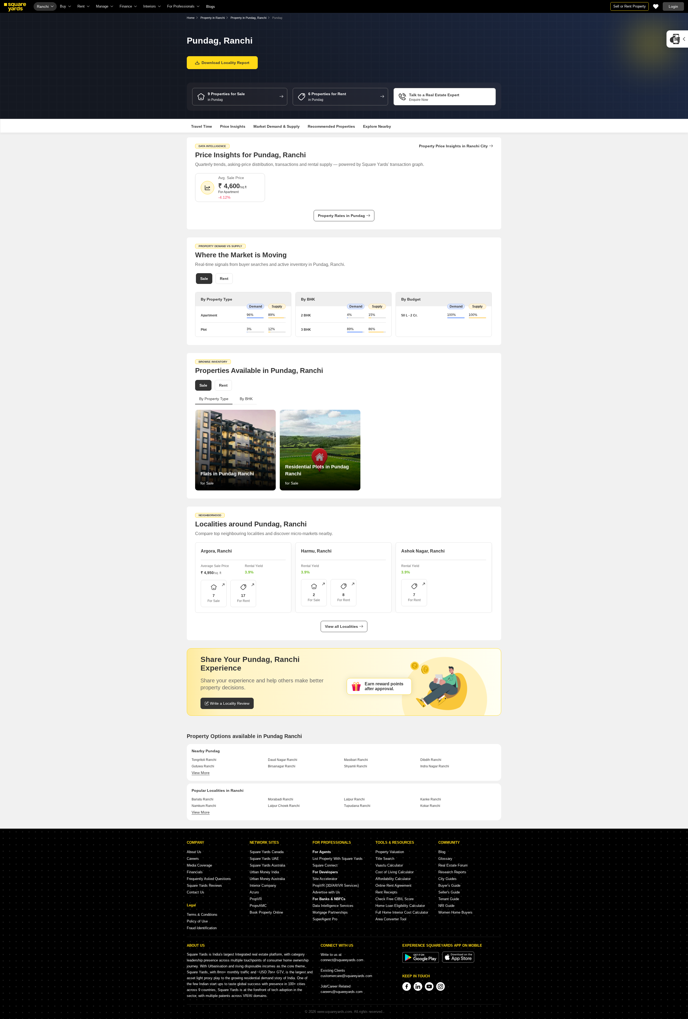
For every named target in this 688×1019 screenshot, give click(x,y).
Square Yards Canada (267, 852)
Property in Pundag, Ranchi (248, 17)
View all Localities (341, 626)
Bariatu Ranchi (202, 799)
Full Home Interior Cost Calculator (401, 912)
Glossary (445, 859)
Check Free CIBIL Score (394, 899)
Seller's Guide (449, 892)
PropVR (256, 899)
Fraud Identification (202, 928)
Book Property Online (266, 912)
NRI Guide (446, 906)
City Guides (447, 879)
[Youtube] (429, 986)
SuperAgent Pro (325, 919)
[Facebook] (406, 986)
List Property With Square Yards (338, 859)
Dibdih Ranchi (430, 760)
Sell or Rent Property (629, 6)
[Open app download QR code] (677, 39)
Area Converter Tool (390, 919)
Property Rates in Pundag (341, 215)
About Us (194, 852)
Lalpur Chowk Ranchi (284, 806)
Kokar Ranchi (430, 806)
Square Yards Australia (267, 865)
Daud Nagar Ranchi (282, 760)
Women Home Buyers (455, 912)
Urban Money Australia (267, 879)
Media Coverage (199, 865)
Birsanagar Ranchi (281, 766)
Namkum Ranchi (204, 806)
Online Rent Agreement (393, 885)
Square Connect (325, 865)
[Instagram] (440, 986)
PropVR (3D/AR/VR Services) (336, 885)
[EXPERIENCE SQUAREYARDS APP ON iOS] (458, 962)
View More (201, 773)
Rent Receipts (386, 892)
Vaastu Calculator (389, 865)
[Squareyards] (15, 7)
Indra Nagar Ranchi (434, 766)
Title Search (384, 859)
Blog (441, 852)
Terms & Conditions (202, 915)
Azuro (254, 892)
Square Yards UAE (264, 859)
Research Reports (452, 872)
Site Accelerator (325, 879)
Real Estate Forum (453, 865)
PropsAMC (258, 906)
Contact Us (195, 892)
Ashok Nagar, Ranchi (423, 551)
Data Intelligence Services (333, 906)
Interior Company (263, 885)
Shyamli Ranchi (355, 766)
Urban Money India (264, 872)
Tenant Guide (448, 899)
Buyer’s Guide (449, 885)
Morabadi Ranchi (280, 799)
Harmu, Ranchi (316, 551)
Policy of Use (197, 921)
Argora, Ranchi (216, 551)
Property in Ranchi (212, 17)
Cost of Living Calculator (394, 872)
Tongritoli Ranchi (204, 760)
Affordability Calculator (393, 879)
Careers (193, 859)
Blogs (210, 7)
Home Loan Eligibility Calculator (400, 906)
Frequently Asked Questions (209, 879)
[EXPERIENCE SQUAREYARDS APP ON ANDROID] (421, 962)
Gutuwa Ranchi (203, 766)
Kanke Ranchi (430, 799)
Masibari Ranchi (356, 760)
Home (191, 17)
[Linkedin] (418, 986)
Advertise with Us (326, 892)
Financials (195, 872)
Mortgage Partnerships (330, 912)
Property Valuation (389, 852)
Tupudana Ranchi (357, 806)
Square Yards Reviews (204, 885)
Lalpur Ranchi (354, 799)
